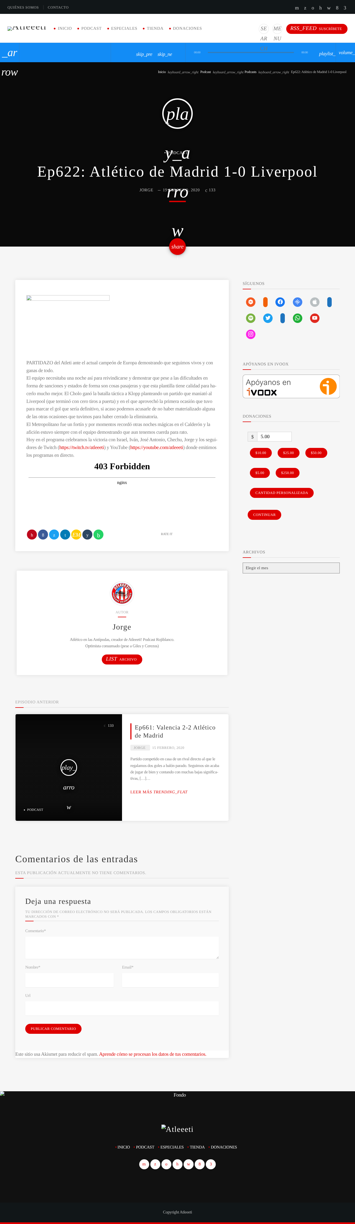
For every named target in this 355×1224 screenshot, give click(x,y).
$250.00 (287, 473)
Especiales (124, 28)
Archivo (121, 659)
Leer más (158, 792)
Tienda (155, 28)
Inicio (65, 28)
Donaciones (187, 28)
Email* (127, 967)
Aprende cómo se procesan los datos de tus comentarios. (152, 1054)
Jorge (146, 190)
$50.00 (316, 453)
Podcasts (251, 72)
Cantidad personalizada (281, 493)
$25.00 (288, 453)
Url (28, 996)
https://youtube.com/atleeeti (156, 447)
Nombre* (32, 967)
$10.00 (260, 453)
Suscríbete (316, 28)
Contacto (58, 7)
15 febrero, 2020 (168, 748)
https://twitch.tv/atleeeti (81, 447)
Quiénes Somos (23, 7)
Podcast (91, 28)
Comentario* (35, 931)
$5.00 (259, 473)
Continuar (264, 515)
